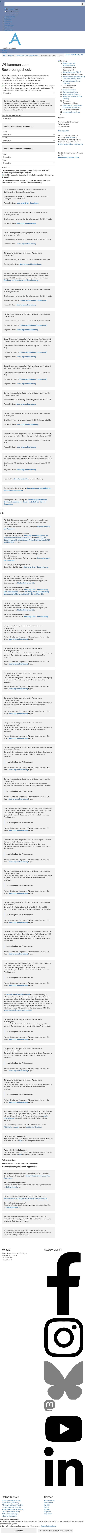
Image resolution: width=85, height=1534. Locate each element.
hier (20, 1141)
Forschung (8, 21)
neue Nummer (71, 137)
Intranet (47, 1509)
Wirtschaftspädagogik (11, 1127)
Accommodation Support (71, 94)
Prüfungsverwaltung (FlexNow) (12, 1505)
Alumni (6, 28)
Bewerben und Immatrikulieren (27, 55)
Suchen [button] (71, 54)
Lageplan (47, 1511)
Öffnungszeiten (63, 131)
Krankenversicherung (70, 92)
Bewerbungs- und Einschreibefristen (69, 64)
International (8, 30)
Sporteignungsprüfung (21, 479)
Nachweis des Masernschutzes (18, 994)
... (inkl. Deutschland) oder (26, 171)
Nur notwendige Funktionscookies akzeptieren (56, 1530)
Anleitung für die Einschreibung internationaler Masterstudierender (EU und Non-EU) (26, 593)
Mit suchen (12, 9)
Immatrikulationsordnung (71, 112)
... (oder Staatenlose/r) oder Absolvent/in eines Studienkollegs (26, 181)
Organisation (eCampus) (10, 1503)
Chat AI (4, 1511)
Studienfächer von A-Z (25, 583)
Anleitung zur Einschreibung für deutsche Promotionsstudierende (26, 536)
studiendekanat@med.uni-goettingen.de (18, 1010)
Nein (3, 513)
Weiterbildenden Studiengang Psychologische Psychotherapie (25, 1198)
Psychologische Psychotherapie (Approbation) (19, 1166)
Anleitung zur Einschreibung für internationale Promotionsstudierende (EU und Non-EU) (27, 540)
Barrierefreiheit (49, 1500)
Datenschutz (48, 1503)
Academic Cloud (13, 1511)
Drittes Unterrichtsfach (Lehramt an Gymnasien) (20, 1163)
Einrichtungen (9, 25)
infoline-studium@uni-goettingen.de (70, 144)
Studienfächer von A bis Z (72, 72)
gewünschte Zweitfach (34, 1127)
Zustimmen (18, 1530)
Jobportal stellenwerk (9, 1516)
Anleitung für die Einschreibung (36, 567)
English (79, 54)
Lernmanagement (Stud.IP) (11, 1507)
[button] (4, 50)
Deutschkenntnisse (69, 90)
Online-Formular (12, 1187)
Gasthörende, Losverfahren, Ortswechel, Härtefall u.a (73, 106)
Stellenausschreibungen (10, 1514)
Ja (2, 509)
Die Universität (9, 17)
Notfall (46, 1507)
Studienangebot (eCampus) (11, 1500)
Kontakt (46, 1505)
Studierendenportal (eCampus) (12, 1509)
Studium (7, 23)
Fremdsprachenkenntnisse (72, 79)
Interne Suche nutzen (13, 12)
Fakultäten (8, 19)
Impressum (48, 1514)
